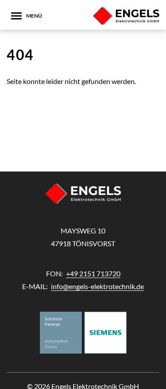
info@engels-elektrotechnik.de (97, 286)
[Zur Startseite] (126, 15)
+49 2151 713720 (93, 273)
